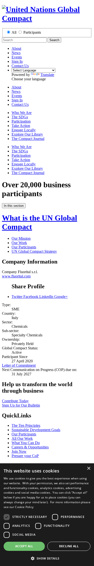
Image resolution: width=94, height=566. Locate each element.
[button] (47, 558)
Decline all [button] (69, 546)
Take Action (21, 126)
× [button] (88, 468)
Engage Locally (24, 130)
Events (17, 57)
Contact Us (20, 66)
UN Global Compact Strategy (34, 251)
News (16, 53)
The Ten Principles (26, 425)
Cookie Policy (24, 507)
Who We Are (22, 113)
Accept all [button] (24, 546)
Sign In (17, 61)
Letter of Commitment (19, 365)
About (16, 48)
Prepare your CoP (25, 456)
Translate (47, 75)
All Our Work (22, 438)
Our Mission (21, 238)
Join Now (19, 451)
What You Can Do (26, 443)
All (14, 32)
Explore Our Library (27, 134)
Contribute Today (15, 401)
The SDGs (20, 117)
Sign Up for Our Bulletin (21, 405)
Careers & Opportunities (30, 447)
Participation (21, 121)
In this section (14, 206)
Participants (32, 32)
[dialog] (47, 514)
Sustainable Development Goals (36, 430)
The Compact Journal (28, 139)
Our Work (19, 243)
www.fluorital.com (16, 276)
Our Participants (24, 247)
